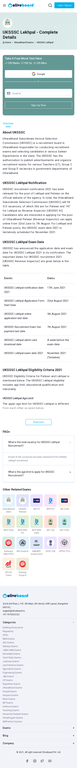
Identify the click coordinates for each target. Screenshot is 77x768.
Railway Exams (10, 646)
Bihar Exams (9, 699)
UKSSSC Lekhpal (45, 42)
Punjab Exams (10, 691)
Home (8, 42)
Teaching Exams (11, 710)
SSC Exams (8, 642)
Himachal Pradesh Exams (15, 714)
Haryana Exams (10, 695)
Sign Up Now (38, 105)
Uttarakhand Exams (24, 42)
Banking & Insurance (13, 627)
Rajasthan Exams (11, 684)
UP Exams (8, 680)
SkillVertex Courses (12, 721)
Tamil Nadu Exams (12, 657)
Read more (38, 422)
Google (41, 74)
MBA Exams (9, 639)
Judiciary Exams (11, 661)
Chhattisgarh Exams (13, 718)
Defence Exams (10, 706)
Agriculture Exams (12, 669)
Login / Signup (64, 5)
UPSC (5, 635)
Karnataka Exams (11, 654)
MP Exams (8, 703)
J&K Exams (8, 676)
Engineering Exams (12, 672)
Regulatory (8, 631)
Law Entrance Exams (13, 665)
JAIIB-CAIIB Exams (12, 650)
